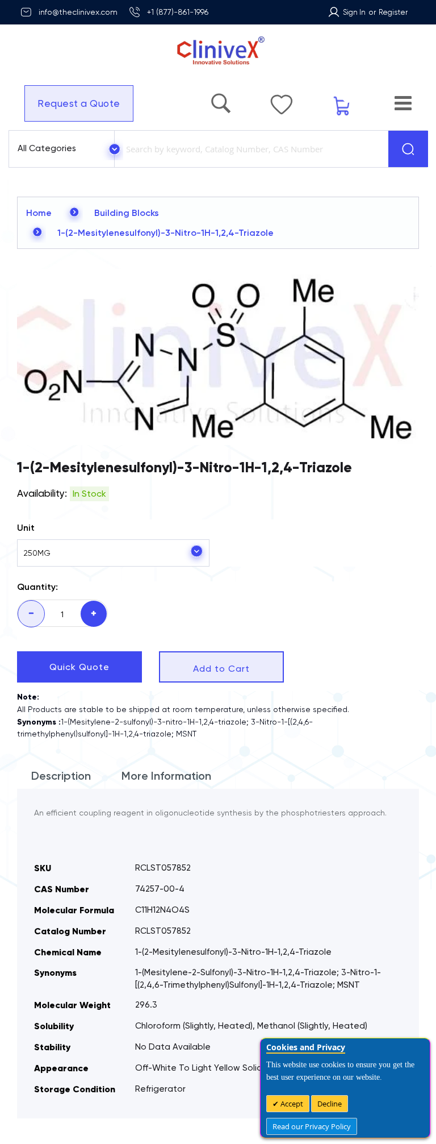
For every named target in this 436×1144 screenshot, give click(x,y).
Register (393, 12)
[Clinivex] (218, 51)
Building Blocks (126, 212)
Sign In (354, 12)
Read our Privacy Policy (311, 1126)
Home (39, 212)
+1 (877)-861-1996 (177, 11)
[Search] (408, 149)
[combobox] (249, 149)
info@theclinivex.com (78, 11)
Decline (329, 1104)
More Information (166, 776)
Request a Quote (73, 103)
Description (61, 776)
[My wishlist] (310, 98)
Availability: (42, 493)
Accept (291, 1104)
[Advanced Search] (260, 97)
